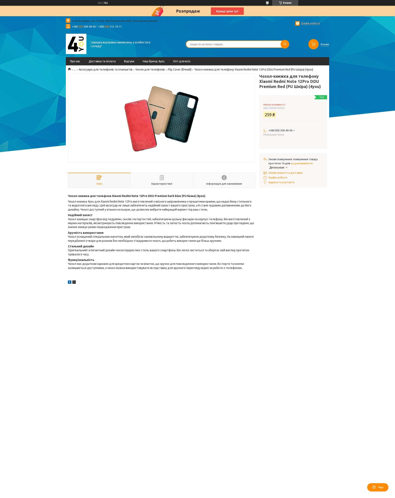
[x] (74, 282)
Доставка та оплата (102, 61)
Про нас (75, 61)
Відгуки (129, 61)
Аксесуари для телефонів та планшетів (105, 69)
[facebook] (69, 282)
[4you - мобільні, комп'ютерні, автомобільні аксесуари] (76, 44)
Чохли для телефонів (150, 69)
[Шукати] (285, 44)
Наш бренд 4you (154, 61)
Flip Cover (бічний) (180, 69)
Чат (380, 487)
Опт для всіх (181, 61)
